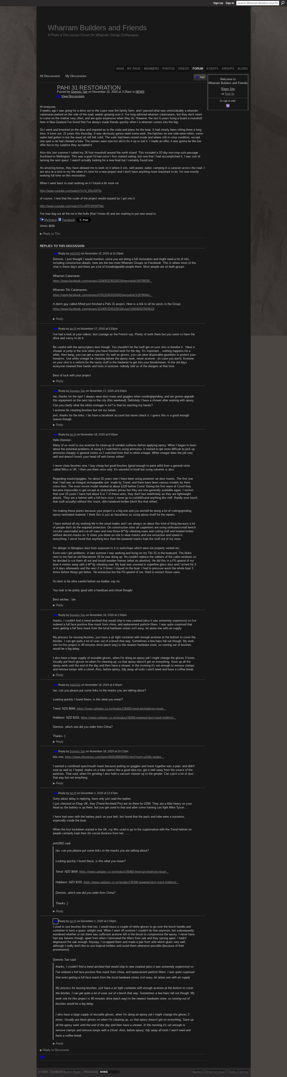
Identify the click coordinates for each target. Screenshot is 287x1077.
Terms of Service (238, 1071)
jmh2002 (75, 253)
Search (283, 3)
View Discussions (73, 96)
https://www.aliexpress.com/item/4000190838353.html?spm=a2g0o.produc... (114, 757)
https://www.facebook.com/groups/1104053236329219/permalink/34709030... (102, 280)
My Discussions (75, 76)
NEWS (140, 91)
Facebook (68, 220)
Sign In (230, 3)
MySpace (50, 220)
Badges (197, 1071)
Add (202, 77)
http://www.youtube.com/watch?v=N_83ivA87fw (71, 190)
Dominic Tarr (79, 91)
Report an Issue (215, 1071)
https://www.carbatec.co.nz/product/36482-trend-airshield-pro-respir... (121, 708)
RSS (42, 1057)
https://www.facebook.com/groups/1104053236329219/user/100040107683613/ (103, 309)
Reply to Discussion (54, 1050)
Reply (58, 318)
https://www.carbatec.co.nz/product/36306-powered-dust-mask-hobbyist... (128, 717)
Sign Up (218, 3)
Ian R (73, 328)
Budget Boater (72, 1071)
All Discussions (50, 76)
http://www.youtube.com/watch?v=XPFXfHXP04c (72, 206)
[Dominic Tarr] (47, 97)
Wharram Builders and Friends (97, 28)
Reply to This (50, 233)
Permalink (55, 254)
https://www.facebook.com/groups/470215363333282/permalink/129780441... (102, 295)
